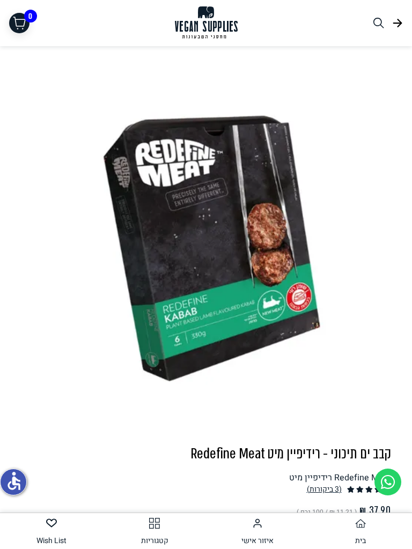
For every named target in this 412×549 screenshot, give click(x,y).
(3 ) (324, 489)
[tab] (360, 531)
